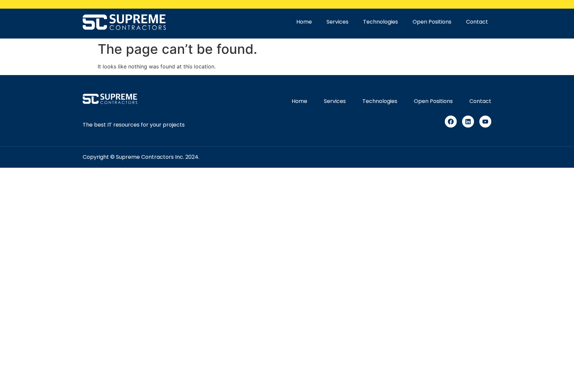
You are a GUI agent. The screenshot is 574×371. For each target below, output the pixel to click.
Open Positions (432, 22)
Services (337, 22)
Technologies (380, 22)
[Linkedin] (468, 122)
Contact (477, 22)
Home (304, 22)
